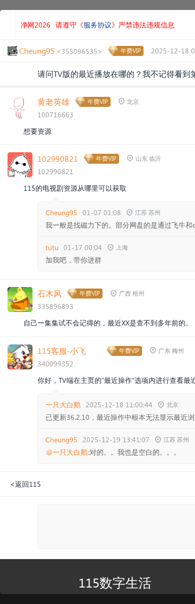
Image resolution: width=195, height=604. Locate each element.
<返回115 (25, 484)
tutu (52, 247)
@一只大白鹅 (67, 452)
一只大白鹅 (63, 404)
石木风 (50, 293)
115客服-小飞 (62, 350)
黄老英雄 (54, 101)
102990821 (58, 158)
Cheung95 (62, 212)
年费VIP (130, 50)
